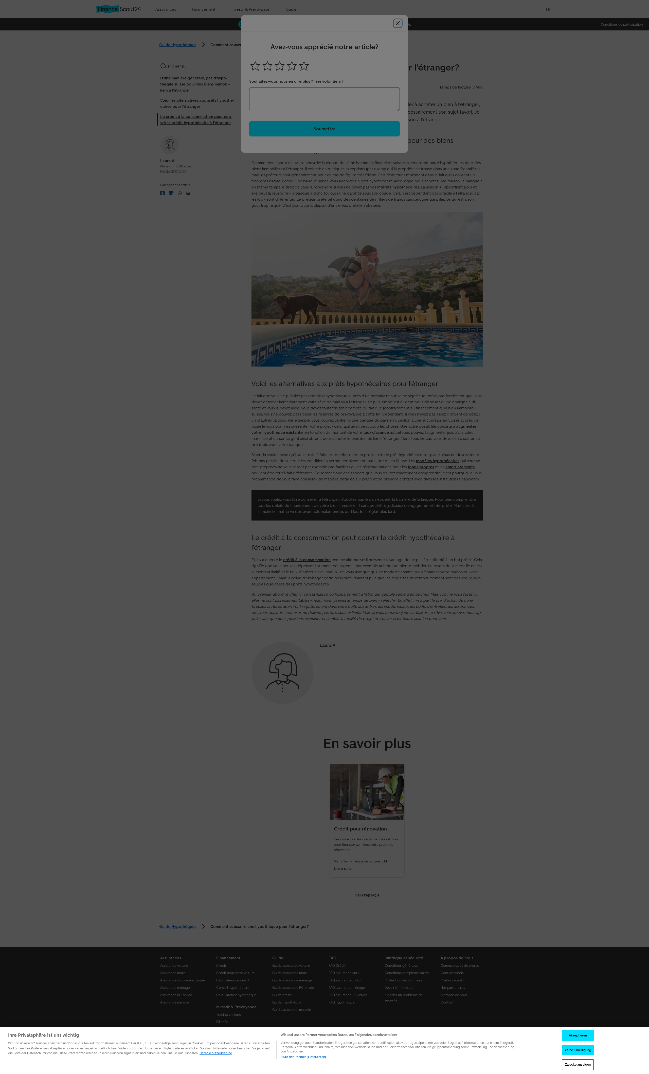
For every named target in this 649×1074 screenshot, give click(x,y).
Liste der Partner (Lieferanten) (303, 1057)
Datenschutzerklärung (216, 1053)
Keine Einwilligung (578, 1050)
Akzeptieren (578, 1035)
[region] (324, 1050)
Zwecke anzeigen (578, 1064)
